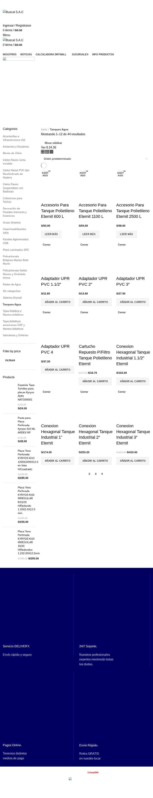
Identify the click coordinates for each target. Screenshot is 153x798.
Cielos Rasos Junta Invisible (14, 161)
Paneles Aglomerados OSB (16, 241)
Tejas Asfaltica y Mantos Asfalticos (13, 312)
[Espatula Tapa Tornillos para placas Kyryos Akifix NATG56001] (9, 396)
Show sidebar (53, 143)
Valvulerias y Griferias (15, 335)
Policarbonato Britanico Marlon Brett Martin (15, 260)
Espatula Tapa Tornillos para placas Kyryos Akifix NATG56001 (26, 392)
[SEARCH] (143, 19)
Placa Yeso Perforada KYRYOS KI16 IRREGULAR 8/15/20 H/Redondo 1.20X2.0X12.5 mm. (26, 500)
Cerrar (46, 244)
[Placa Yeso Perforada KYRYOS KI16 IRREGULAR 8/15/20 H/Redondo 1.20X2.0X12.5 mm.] (9, 505)
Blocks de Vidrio (12, 153)
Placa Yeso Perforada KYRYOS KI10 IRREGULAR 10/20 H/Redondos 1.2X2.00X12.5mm (29, 542)
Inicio (44, 129)
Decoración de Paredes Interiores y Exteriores (15, 212)
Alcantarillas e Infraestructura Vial (14, 138)
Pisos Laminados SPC (16, 249)
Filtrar (10, 360)
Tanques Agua (12, 304)
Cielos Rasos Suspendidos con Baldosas (13, 188)
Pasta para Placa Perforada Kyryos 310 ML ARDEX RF (26, 425)
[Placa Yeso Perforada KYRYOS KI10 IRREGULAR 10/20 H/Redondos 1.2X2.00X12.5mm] (9, 545)
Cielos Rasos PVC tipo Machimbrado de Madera (16, 174)
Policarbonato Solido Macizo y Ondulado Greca (15, 274)
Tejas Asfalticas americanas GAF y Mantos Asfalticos (14, 325)
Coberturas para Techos (12, 200)
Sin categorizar (12, 290)
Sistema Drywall (12, 297)
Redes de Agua (12, 284)
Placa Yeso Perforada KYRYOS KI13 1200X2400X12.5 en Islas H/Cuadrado (28, 460)
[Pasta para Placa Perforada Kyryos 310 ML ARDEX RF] (9, 429)
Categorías (13, 87)
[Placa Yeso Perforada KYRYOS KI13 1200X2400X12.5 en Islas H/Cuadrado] (9, 464)
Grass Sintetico (12, 222)
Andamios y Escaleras (16, 146)
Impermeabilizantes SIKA (14, 231)
